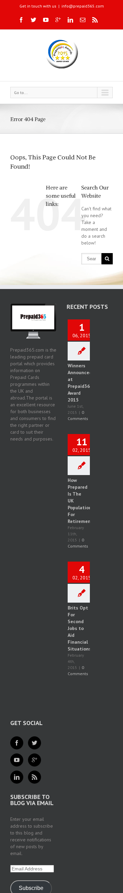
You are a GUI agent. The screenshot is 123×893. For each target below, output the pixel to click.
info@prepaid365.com (83, 6)
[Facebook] (21, 20)
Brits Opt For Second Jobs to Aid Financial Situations (79, 628)
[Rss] (95, 20)
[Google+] (58, 20)
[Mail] (82, 20)
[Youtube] (46, 20)
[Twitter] (33, 20)
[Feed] (34, 777)
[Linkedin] (70, 20)
